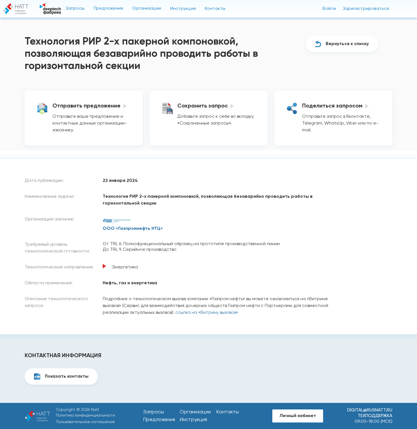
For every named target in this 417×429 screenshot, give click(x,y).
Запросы (75, 8)
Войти (329, 9)
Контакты (215, 9)
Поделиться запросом (332, 106)
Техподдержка (375, 416)
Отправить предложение (86, 106)
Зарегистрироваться (366, 9)
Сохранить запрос (202, 106)
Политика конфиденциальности (85, 415)
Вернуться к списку (347, 44)
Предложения (108, 8)
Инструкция (183, 9)
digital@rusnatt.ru (369, 410)
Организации (146, 8)
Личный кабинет (297, 416)
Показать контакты (67, 376)
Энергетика (125, 267)
